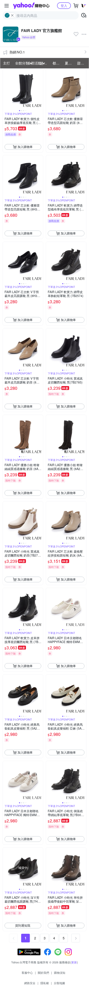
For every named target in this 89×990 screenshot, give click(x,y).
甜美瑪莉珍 (82, 63)
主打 (6, 63)
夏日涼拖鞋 (70, 63)
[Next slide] (40, 88)
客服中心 (27, 973)
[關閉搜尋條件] (12, 15)
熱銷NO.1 (17, 52)
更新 (74, 962)
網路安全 (29, 983)
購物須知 (59, 973)
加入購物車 (25, 146)
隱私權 (44, 983)
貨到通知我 (22, 925)
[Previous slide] (5, 88)
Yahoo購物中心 (31, 6)
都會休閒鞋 (57, 63)
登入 (64, 5)
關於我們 (43, 973)
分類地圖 (59, 983)
